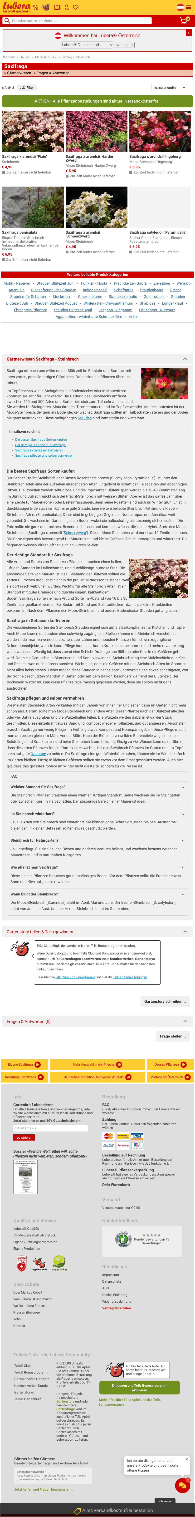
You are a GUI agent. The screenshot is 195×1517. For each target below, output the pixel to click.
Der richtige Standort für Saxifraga (40, 445)
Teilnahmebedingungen (130, 977)
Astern (134, 316)
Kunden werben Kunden (31, 1386)
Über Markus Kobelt (27, 1292)
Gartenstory (65, 1401)
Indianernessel (95, 290)
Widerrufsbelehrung (116, 1301)
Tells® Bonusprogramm (31, 1372)
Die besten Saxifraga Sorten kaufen (41, 439)
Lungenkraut (172, 303)
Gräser (175, 290)
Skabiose (147, 303)
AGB (105, 1288)
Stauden (25, 57)
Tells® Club (22, 1366)
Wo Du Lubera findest (29, 1306)
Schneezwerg (75, 532)
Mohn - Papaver (17, 283)
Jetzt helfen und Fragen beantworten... (43, 1489)
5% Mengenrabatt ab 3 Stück (34, 1235)
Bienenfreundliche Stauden (53, 290)
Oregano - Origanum (115, 310)
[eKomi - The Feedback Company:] (123, 1239)
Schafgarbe (123, 290)
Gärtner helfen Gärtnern (31, 1379)
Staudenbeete (151, 290)
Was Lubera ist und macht (32, 1299)
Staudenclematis (123, 296)
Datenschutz (111, 1281)
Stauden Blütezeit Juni (55, 283)
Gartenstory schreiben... (165, 1001)
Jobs (17, 1319)
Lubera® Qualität (26, 1228)
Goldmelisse (154, 296)
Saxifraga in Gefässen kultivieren (39, 450)
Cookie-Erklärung (114, 1295)
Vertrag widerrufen (116, 1308)
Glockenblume (90, 296)
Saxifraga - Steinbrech (76, 57)
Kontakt (19, 1326)
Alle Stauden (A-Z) (46, 57)
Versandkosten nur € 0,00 (121, 1208)
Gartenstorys (24, 1392)
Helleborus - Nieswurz (157, 310)
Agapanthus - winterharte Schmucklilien (89, 316)
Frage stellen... (173, 1036)
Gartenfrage (65, 1409)
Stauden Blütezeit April (73, 310)
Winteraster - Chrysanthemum (108, 303)
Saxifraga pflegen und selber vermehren (44, 455)
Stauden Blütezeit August (55, 303)
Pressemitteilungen (27, 1312)
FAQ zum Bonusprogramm (75, 977)
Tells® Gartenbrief (27, 1399)
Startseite (9, 57)
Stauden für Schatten (28, 296)
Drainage (38, 753)
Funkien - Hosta (94, 283)
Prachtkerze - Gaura (130, 283)
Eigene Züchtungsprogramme (35, 1242)
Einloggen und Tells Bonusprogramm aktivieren (139, 1388)
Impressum (110, 1275)
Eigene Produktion (26, 1248)
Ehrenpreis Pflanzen (30, 310)
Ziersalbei (161, 283)
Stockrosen (62, 296)
